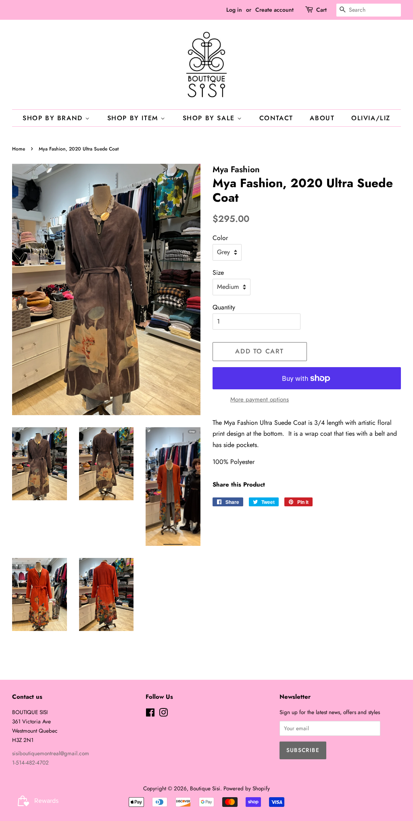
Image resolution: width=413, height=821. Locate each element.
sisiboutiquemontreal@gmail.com (50, 753)
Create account (274, 10)
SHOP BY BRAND (54, 118)
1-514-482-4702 (30, 762)
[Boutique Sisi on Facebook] (150, 714)
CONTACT (276, 118)
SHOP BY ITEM (134, 118)
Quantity (224, 307)
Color (220, 237)
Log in (234, 10)
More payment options (259, 399)
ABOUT (322, 118)
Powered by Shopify (246, 788)
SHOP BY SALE (210, 118)
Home (18, 149)
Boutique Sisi (205, 788)
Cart (321, 10)
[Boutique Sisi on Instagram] (163, 714)
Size (218, 272)
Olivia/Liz (370, 118)
